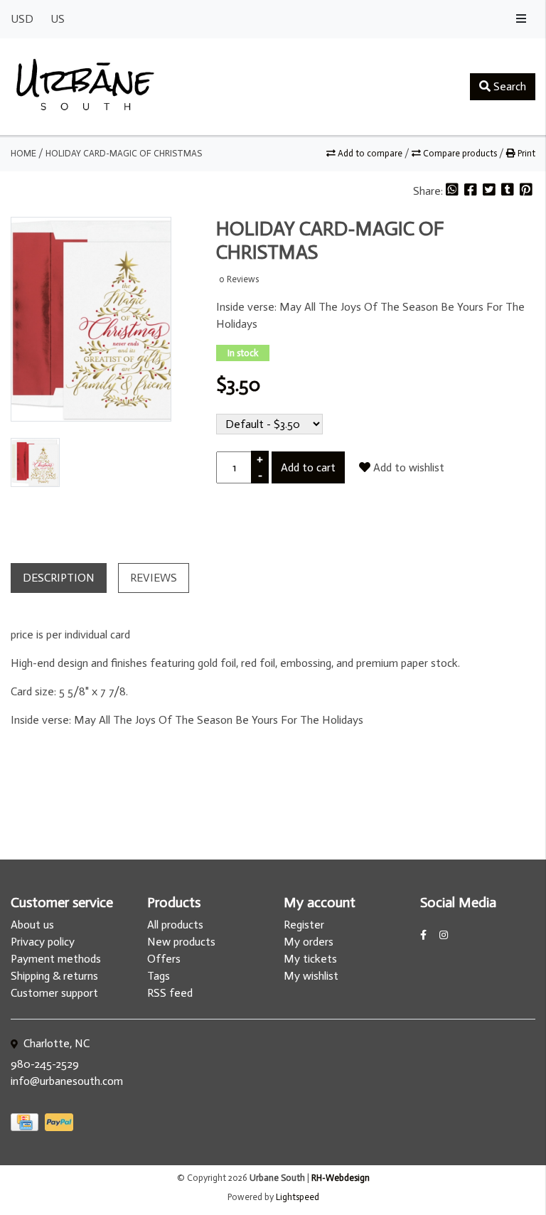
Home (23, 153)
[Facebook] (472, 191)
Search (508, 86)
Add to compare (370, 153)
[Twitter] (490, 191)
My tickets (310, 958)
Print (525, 153)
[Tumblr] (509, 191)
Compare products (460, 153)
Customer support (54, 993)
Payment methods (56, 958)
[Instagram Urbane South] (443, 935)
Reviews (153, 577)
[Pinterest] (526, 191)
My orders (308, 941)
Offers (164, 958)
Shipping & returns (54, 976)
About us (32, 924)
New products (181, 941)
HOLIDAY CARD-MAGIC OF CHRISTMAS (124, 153)
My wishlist (311, 976)
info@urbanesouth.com (67, 1081)
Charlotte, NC (55, 1043)
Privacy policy (43, 941)
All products (175, 924)
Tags (158, 976)
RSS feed (170, 993)
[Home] (85, 86)
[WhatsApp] (453, 191)
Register (304, 924)
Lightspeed (297, 1197)
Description (59, 577)
